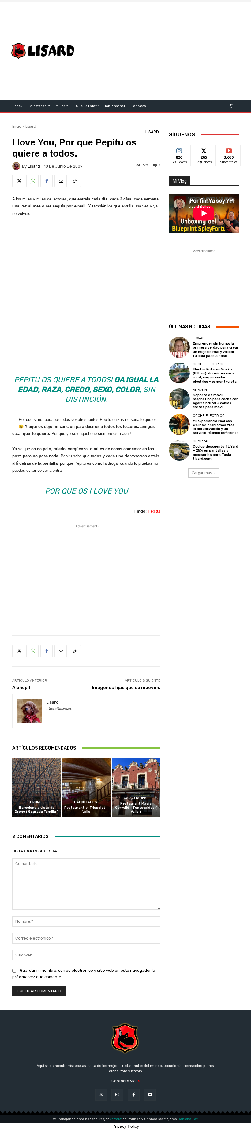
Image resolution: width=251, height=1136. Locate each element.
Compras (201, 441)
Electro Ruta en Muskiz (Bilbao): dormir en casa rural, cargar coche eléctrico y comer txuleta (215, 375)
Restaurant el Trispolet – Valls (86, 810)
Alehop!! (21, 687)
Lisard (30, 126)
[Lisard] (44, 51)
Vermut (116, 1119)
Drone (36, 802)
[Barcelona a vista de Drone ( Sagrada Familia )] (36, 787)
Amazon (200, 390)
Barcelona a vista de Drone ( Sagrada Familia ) (36, 810)
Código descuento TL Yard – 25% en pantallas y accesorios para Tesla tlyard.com (215, 452)
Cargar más (202, 472)
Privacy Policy (125, 1126)
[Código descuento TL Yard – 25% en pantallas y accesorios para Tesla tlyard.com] (179, 450)
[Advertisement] (167, 51)
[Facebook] (46, 181)
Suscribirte (229, 149)
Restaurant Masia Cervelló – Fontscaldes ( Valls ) (136, 807)
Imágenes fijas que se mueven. (126, 687)
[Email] (60, 181)
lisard (34, 166)
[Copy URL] (75, 181)
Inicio (16, 126)
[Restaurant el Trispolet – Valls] (86, 787)
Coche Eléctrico (209, 364)
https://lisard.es (59, 708)
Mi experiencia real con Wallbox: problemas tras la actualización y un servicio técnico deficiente (215, 427)
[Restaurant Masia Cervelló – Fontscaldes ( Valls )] (136, 787)
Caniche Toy (188, 1119)
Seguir (179, 149)
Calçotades (85, 802)
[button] (232, 106)
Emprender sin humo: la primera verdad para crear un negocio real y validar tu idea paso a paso (215, 350)
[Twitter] (18, 181)
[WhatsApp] (32, 181)
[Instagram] (117, 1095)
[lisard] (17, 166)
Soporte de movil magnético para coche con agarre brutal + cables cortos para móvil (215, 401)
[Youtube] (150, 1095)
